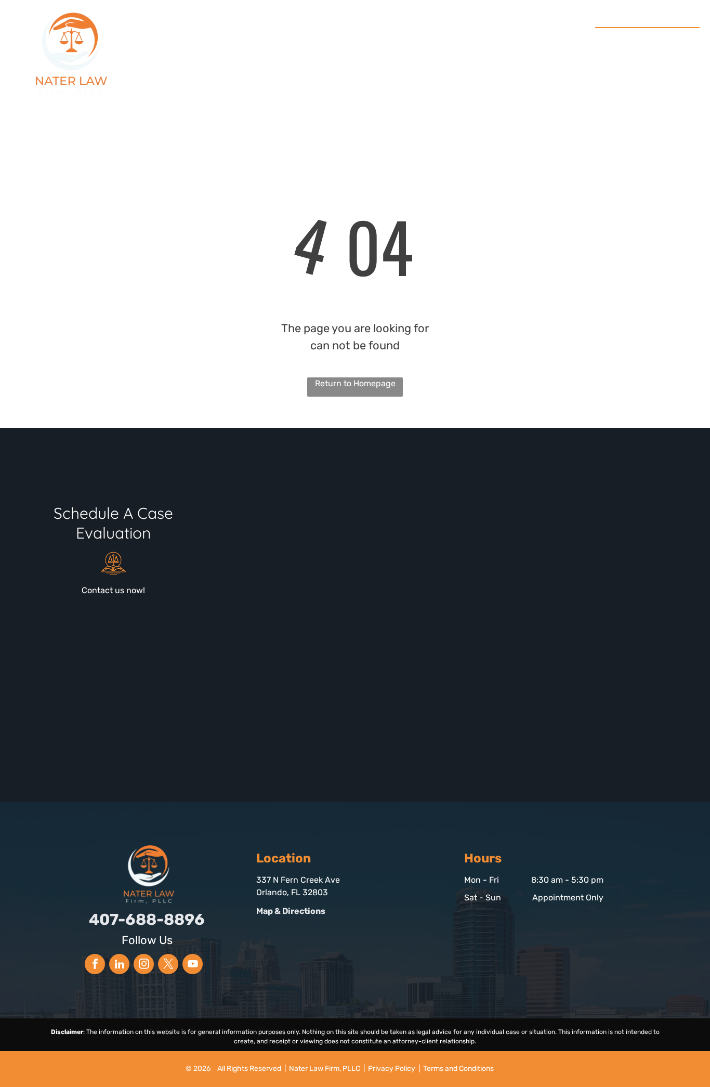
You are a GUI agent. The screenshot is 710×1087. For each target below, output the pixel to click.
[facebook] (95, 965)
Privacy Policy (391, 1068)
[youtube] (192, 965)
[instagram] (144, 965)
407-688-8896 (653, 39)
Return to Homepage (355, 383)
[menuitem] (188, 46)
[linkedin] (119, 965)
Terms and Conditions (458, 1068)
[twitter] (168, 965)
